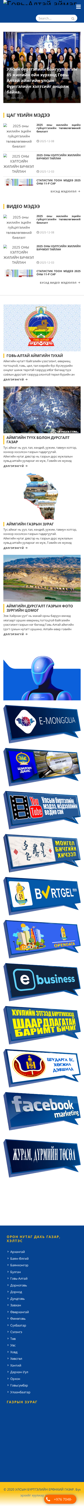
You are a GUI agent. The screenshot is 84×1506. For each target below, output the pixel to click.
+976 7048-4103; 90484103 (63, 1500)
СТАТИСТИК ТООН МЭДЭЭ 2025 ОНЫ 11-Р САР (59, 181)
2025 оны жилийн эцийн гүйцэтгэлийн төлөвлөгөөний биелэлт (59, 128)
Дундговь (17, 1298)
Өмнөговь (18, 1318)
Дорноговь (18, 1285)
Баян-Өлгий (19, 1258)
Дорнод (16, 1292)
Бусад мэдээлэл (64, 191)
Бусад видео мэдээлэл (58, 282)
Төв (13, 1338)
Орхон (15, 1379)
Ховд (13, 1352)
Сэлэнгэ (16, 1332)
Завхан (15, 1305)
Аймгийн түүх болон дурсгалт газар (37, 439)
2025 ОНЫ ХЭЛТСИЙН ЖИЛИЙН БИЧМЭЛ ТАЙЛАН (59, 156)
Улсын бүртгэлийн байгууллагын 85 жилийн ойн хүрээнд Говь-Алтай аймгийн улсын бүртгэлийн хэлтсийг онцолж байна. (42, 80)
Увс (13, 1345)
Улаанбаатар (20, 1392)
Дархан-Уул (19, 1372)
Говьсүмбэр (19, 1385)
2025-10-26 (17, 98)
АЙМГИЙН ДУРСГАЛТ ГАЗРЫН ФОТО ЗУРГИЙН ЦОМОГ (39, 608)
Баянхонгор (19, 1265)
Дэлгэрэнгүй (14, 379)
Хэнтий (15, 1365)
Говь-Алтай (19, 1278)
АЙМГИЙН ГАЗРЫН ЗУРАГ (30, 524)
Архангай (17, 1252)
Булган (15, 1272)
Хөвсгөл (16, 1358)
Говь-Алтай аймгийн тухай (34, 355)
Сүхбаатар (18, 1325)
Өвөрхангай (19, 1312)
